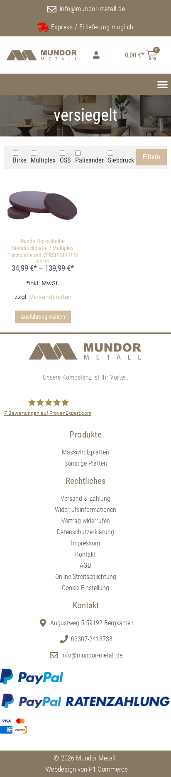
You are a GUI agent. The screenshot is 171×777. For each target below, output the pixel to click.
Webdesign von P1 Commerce (87, 769)
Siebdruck (121, 160)
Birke (20, 160)
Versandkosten (50, 296)
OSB (65, 160)
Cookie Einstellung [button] (85, 588)
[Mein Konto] (95, 55)
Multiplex (43, 160)
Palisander (89, 160)
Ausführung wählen (43, 316)
